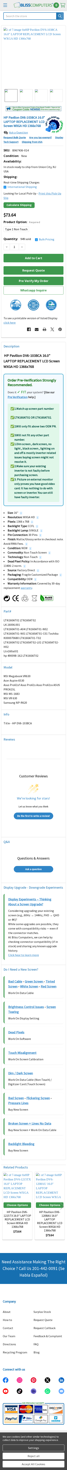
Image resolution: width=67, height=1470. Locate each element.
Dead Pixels (16, 1032)
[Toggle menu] (5, 5)
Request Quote (43, 1320)
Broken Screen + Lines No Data (29, 1123)
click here (10, 322)
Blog (37, 1352)
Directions (9, 1344)
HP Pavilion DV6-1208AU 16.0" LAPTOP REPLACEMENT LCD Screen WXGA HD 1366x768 (49, 1221)
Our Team (9, 1336)
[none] (33, 57)
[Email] (36, 329)
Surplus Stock (42, 1312)
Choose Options (17, 1205)
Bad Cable (15, 981)
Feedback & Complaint (48, 1336)
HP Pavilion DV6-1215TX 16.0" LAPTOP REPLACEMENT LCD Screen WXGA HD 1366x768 (17, 1219)
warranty (26, 588)
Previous (5, 1206)
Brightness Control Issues (26, 1007)
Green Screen (34, 981)
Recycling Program (15, 1352)
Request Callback (44, 1328)
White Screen (29, 986)
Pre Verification (18, 397)
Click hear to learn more (23, 955)
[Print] (44, 329)
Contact (8, 1328)
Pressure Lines (18, 1103)
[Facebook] (28, 329)
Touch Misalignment (22, 1053)
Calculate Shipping (19, 205)
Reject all (34, 1456)
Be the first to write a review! (33, 816)
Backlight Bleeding (21, 1144)
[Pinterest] (60, 329)
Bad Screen (16, 1098)
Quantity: (29, 239)
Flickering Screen (38, 1098)
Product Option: (22, 222)
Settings (33, 1448)
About (7, 1312)
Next (62, 1206)
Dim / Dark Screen (20, 1073)
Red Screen (48, 986)
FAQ (36, 1344)
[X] (52, 329)
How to (7, 1320)
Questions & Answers (33, 858)
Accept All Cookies (33, 1464)
